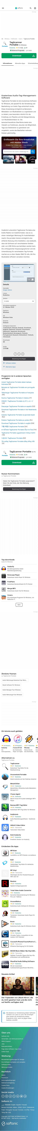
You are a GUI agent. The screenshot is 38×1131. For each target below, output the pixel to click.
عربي (2, 1105)
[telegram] (25, 1096)
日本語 (20, 1107)
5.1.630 (6, 301)
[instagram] (6, 1096)
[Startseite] (2, 39)
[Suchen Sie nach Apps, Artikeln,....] (30, 8)
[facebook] (15, 353)
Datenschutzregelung (7, 1083)
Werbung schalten (6, 1067)
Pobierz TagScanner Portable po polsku (15, 420)
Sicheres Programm (18, 50)
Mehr (19, 605)
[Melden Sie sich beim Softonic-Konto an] (35, 8)
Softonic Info (5, 1036)
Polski (3, 1110)
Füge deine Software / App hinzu (11, 1049)
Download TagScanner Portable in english (16, 423)
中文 (9, 1112)
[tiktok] (10, 1096)
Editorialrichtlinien (6, 1046)
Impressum (4, 1077)
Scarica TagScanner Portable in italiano (15, 398)
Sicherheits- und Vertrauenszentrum (12, 1039)
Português (9, 1110)
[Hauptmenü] (3, 8)
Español (18, 1105)
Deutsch (8, 1105)
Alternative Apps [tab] (20, 63)
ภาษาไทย (26, 1110)
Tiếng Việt (4, 1112)
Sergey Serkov (7, 290)
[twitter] (19, 353)
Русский (15, 1110)
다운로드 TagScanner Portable (12, 438)
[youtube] (21, 1096)
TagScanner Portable (18, 43)
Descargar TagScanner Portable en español (16, 406)
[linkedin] (17, 1096)
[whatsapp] (22, 353)
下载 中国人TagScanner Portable (12, 426)
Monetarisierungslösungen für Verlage (12, 1059)
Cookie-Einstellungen (7, 1088)
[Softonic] (19, 8)
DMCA (3, 1075)
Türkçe (32, 1110)
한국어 (24, 1107)
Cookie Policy (5, 1085)
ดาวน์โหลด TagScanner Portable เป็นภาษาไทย (17, 430)
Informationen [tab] (7, 63)
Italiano (15, 1107)
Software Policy (6, 1064)
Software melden (11, 363)
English (13, 1105)
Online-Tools (5, 1051)
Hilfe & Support (6, 1041)
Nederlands (30, 1107)
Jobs (2, 1044)
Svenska (20, 1110)
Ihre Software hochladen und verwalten (13, 1062)
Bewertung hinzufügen (19, 359)
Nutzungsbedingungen (8, 1080)
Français (24, 1105)
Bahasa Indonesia (6, 1107)
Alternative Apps (11, 367)
